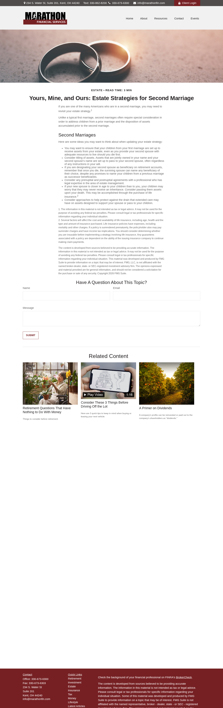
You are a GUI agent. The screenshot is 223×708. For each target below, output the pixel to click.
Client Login (189, 3)
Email (116, 288)
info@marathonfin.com (151, 3)
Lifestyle (73, 702)
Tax (70, 694)
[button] (129, 19)
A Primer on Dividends (155, 408)
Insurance (74, 690)
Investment (74, 682)
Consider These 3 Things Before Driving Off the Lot (104, 404)
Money (72, 698)
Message (28, 307)
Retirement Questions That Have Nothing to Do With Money (47, 410)
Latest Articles (76, 706)
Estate (72, 686)
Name (26, 288)
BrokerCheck (184, 677)
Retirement (74, 678)
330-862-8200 (95, 3)
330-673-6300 (120, 3)
